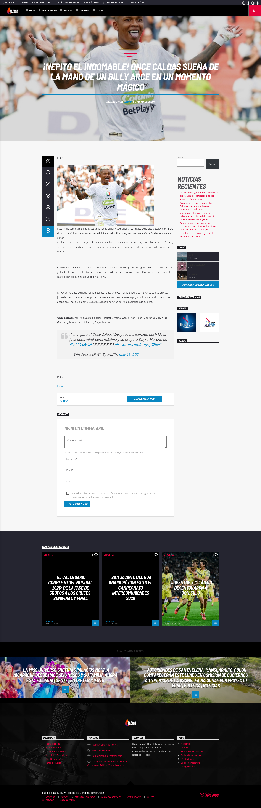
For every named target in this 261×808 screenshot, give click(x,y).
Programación (49, 10)
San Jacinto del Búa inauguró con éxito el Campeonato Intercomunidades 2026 (130, 587)
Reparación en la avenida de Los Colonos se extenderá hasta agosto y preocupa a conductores (198, 206)
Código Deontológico (69, 2)
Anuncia (24, 2)
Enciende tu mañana (55, 751)
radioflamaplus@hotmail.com (107, 755)
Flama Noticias (52, 743)
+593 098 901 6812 (101, 750)
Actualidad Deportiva (56, 755)
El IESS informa (53, 747)
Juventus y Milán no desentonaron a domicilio (191, 588)
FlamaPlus (49, 621)
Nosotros (9, 2)
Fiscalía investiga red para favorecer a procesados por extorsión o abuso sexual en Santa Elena (199, 195)
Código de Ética (137, 2)
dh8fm (128, 101)
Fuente (61, 386)
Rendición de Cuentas (44, 2)
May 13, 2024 (129, 354)
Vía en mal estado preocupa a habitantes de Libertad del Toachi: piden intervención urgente (197, 216)
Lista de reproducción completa (198, 284)
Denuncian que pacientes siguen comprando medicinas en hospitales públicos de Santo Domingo (198, 226)
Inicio (32, 10)
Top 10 (100, 10)
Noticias (68, 10)
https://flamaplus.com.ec (105, 744)
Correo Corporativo (114, 2)
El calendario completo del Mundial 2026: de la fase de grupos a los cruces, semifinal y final (70, 587)
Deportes (84, 10)
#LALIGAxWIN (80, 344)
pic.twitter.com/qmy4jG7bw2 (137, 344)
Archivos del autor (144, 398)
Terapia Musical (53, 762)
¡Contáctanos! (92, 2)
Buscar (180, 157)
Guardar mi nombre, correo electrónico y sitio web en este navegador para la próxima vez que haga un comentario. (116, 493)
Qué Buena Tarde (54, 759)
